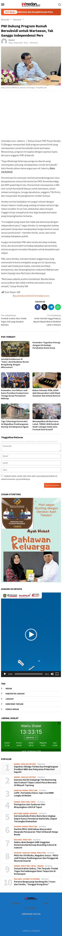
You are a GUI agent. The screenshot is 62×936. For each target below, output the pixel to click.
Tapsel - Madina (36, 866)
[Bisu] (52, 673)
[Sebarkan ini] (38, 307)
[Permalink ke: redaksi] (4, 41)
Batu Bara (18, 813)
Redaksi (16, 903)
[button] (31, 635)
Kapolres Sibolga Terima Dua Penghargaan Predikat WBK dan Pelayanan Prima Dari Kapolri (36, 769)
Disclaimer (30, 908)
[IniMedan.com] (31, 4)
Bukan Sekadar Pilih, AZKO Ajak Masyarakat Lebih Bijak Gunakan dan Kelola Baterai (47, 393)
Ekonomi (18, 826)
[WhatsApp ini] (58, 307)
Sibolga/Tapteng (28, 764)
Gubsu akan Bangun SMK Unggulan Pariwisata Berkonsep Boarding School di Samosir (35, 845)
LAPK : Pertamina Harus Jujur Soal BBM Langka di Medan (34, 794)
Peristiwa (33, 790)
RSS (32, 919)
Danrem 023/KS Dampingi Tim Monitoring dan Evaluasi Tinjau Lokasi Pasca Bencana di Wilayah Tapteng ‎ (35, 782)
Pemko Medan (12, 709)
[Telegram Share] (51, 307)
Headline (18, 790)
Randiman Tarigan (14, 704)
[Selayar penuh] (57, 673)
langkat (10, 699)
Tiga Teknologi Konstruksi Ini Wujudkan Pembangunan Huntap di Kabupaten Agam (14, 424)
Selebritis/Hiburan (31, 879)
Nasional (18, 840)
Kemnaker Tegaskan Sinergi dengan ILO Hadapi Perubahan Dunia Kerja (46, 345)
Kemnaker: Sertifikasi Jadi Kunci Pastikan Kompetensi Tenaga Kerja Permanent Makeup (14, 394)
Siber (45, 903)
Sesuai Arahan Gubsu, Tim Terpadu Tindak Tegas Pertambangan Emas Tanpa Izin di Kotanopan (36, 871)
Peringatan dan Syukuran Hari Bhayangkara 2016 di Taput (29, 805)
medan (9, 688)
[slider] (29, 674)
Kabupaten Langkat (15, 693)
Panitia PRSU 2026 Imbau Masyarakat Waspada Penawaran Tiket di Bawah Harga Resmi (36, 832)
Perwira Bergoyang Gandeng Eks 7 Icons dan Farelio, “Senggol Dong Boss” (34, 883)
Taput (33, 802)
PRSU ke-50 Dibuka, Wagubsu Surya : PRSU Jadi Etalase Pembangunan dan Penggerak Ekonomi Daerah (36, 858)
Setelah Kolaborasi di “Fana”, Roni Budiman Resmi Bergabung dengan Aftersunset (15, 363)
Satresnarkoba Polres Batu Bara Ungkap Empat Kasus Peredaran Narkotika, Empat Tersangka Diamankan (35, 819)
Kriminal (33, 813)
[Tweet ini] (44, 307)
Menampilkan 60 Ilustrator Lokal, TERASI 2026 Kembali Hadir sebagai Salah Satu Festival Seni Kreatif (46, 425)
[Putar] (4, 673)
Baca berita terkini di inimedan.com (31, 295)
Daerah (17, 764)
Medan (25, 790)
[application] (31, 634)
